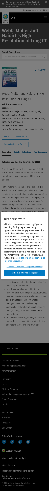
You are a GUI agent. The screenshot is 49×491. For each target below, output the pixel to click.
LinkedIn (20, 442)
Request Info (15, 136)
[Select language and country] (44, 10)
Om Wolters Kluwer (10, 360)
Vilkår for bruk (8, 465)
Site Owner (7, 428)
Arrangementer (9, 371)
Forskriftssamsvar (10, 399)
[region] (24, 245)
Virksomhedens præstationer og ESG (18, 394)
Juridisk (5, 404)
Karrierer (6, 417)
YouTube (28, 442)
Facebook (4, 442)
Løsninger (6, 379)
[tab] (6, 152)
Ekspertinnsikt (8, 412)
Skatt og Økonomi (10, 389)
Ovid (11, 349)
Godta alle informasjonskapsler (24, 273)
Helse (4, 384)
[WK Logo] (11, 450)
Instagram (12, 442)
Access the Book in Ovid (15, 144)
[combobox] (22, 56)
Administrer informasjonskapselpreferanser (24, 267)
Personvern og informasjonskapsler (18, 471)
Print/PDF (42, 70)
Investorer (6, 423)
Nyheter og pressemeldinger (14, 366)
